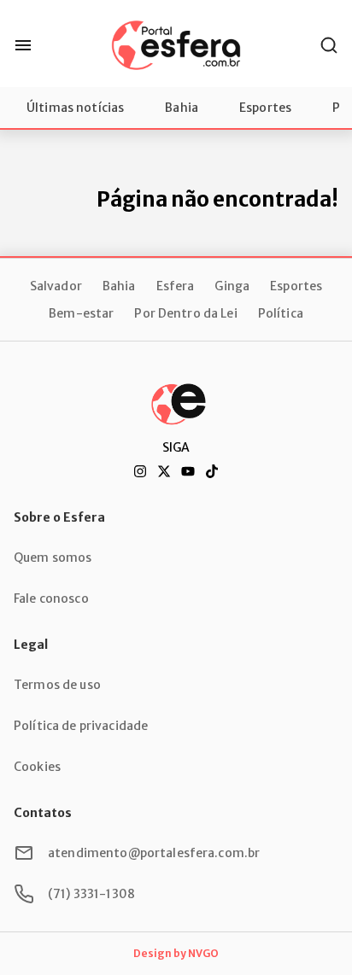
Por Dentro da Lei (185, 313)
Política (280, 313)
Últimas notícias (75, 107)
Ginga (231, 286)
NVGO (203, 953)
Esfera (175, 286)
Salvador (56, 286)
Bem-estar (81, 313)
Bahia (181, 107)
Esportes (265, 107)
